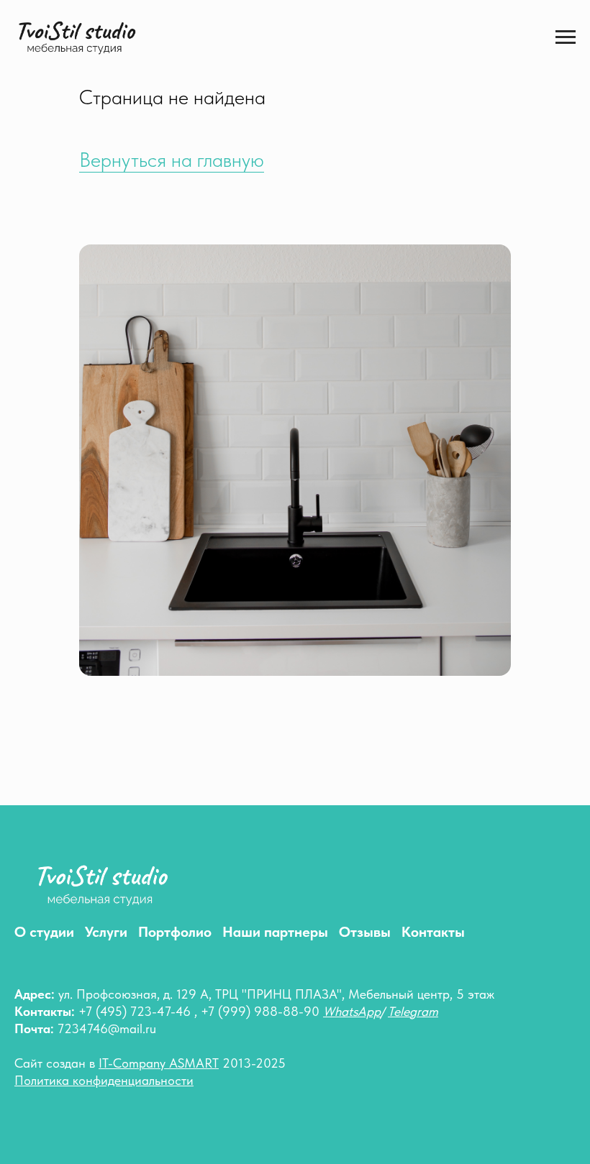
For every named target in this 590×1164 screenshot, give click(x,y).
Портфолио (175, 931)
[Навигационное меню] (565, 37)
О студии (44, 931)
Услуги (106, 931)
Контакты (433, 931)
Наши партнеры (275, 931)
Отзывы (365, 931)
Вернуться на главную (171, 159)
